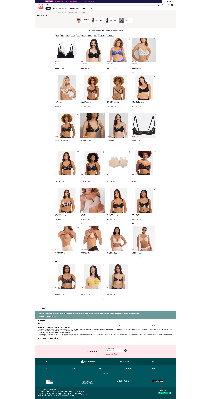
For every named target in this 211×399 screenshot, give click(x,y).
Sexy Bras (83, 12)
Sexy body (41, 313)
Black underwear (42, 316)
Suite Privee (96, 313)
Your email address (110, 348)
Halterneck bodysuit (68, 313)
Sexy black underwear (52, 316)
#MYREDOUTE (154, 368)
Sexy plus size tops (58, 313)
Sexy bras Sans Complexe (79, 313)
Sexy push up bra (89, 313)
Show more (105, 373)
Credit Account (128, 368)
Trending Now (84, 8)
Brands (91, 8)
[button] (172, 5)
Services (73, 368)
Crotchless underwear (134, 313)
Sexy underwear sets (49, 313)
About (47, 368)
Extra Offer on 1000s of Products (59, 8)
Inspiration (101, 368)
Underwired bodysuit (104, 313)
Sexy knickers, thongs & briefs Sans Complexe (119, 313)
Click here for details (53, 389)
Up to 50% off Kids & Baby (74, 8)
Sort (57, 35)
